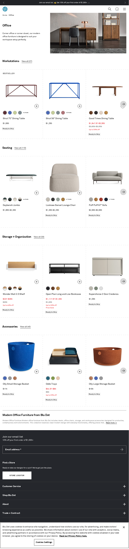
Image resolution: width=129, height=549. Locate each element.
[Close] (123, 527)
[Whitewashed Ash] (101, 113)
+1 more (68, 199)
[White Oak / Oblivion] (20, 288)
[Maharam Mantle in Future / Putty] (15, 199)
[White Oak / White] (5, 288)
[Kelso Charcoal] (53, 199)
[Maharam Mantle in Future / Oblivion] (20, 199)
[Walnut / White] (15, 288)
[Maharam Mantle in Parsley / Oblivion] (10, 199)
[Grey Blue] (20, 113)
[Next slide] (123, 104)
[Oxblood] (5, 113)
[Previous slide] (5, 104)
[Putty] (91, 288)
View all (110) (20, 148)
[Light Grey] (10, 378)
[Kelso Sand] (48, 199)
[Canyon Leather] (96, 199)
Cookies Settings (44, 542)
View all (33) (39, 237)
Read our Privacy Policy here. (73, 536)
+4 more (25, 112)
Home (5, 15)
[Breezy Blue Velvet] (58, 199)
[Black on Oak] (48, 288)
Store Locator (17, 475)
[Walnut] (91, 113)
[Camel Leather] (63, 199)
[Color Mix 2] (48, 378)
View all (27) (27, 61)
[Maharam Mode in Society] (106, 199)
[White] (101, 288)
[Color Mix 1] (53, 378)
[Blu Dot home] (5, 9)
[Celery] (15, 113)
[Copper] (15, 378)
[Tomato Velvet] (101, 199)
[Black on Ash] (96, 113)
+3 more (68, 112)
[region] (64, 535)
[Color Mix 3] (58, 378)
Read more (110, 423)
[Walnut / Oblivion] (10, 288)
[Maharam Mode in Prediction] (91, 199)
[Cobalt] (10, 113)
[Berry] (63, 113)
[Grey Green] (96, 288)
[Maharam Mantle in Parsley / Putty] (5, 199)
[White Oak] (106, 113)
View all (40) (25, 327)
